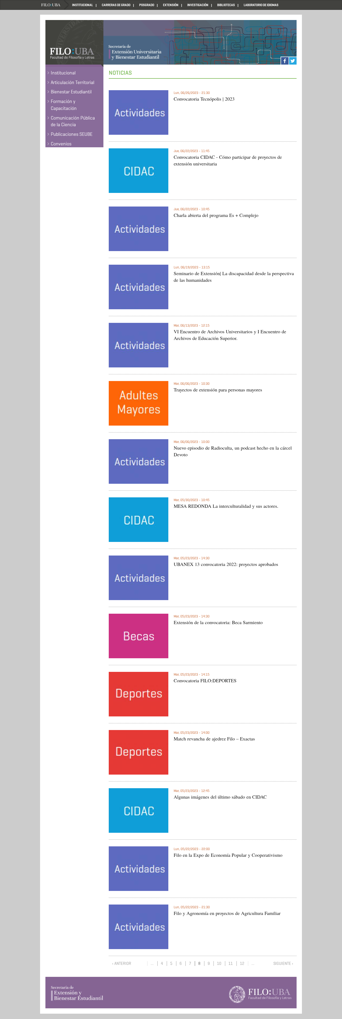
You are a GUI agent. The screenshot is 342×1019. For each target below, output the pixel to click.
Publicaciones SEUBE (71, 134)
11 (230, 963)
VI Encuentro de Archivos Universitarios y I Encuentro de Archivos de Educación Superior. (230, 335)
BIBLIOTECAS (226, 5)
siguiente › (283, 963)
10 (219, 963)
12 (242, 963)
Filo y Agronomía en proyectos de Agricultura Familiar (227, 913)
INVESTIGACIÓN (197, 5)
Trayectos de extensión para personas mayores (218, 389)
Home (54, 5)
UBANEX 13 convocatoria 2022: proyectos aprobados (226, 564)
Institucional (63, 73)
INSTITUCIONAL (82, 5)
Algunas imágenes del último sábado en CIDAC (220, 797)
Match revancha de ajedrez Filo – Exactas (214, 738)
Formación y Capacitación (64, 104)
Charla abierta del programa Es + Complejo (216, 215)
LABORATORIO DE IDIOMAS (261, 5)
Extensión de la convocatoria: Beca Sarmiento (218, 622)
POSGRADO (146, 5)
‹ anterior (121, 963)
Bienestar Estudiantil (71, 92)
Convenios (61, 144)
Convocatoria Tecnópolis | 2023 (204, 99)
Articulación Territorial (72, 82)
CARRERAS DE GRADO (116, 5)
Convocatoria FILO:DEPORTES (205, 680)
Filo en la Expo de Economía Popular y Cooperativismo (228, 855)
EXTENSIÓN (170, 5)
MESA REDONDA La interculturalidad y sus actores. (226, 506)
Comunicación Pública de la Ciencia (73, 121)
